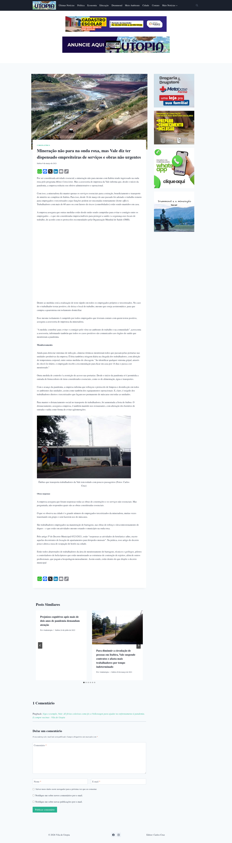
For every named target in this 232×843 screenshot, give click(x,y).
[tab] (84, 682)
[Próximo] (138, 645)
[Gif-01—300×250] (174, 90)
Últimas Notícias (67, 5)
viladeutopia (47, 630)
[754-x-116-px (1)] (116, 31)
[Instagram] (118, 835)
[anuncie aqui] (116, 52)
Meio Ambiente (132, 5)
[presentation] (117, 627)
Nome (37, 781)
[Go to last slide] (40, 645)
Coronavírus (43, 145)
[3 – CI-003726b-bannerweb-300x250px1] (174, 127)
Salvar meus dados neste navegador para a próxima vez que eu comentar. (66, 789)
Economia (92, 5)
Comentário (40, 745)
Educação (104, 5)
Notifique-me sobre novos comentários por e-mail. (59, 795)
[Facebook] (113, 835)
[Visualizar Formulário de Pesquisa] (197, 5)
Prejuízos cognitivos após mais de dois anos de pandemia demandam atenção (60, 621)
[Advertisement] (89, 244)
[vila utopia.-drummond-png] (174, 212)
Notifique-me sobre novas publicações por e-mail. (58, 801)
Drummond (117, 5)
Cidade (145, 5)
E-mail (96, 781)
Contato (156, 5)
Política (81, 5)
